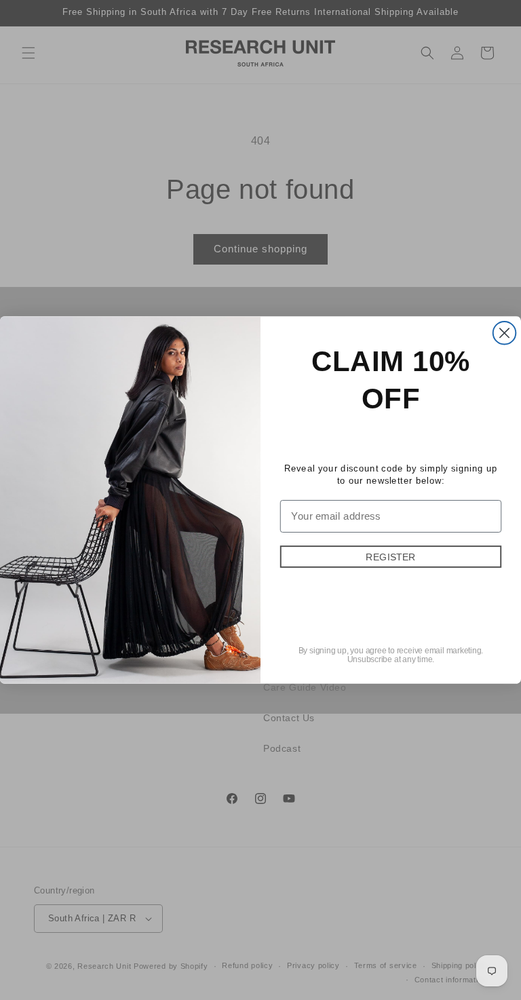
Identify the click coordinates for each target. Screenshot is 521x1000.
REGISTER (391, 556)
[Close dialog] (504, 333)
